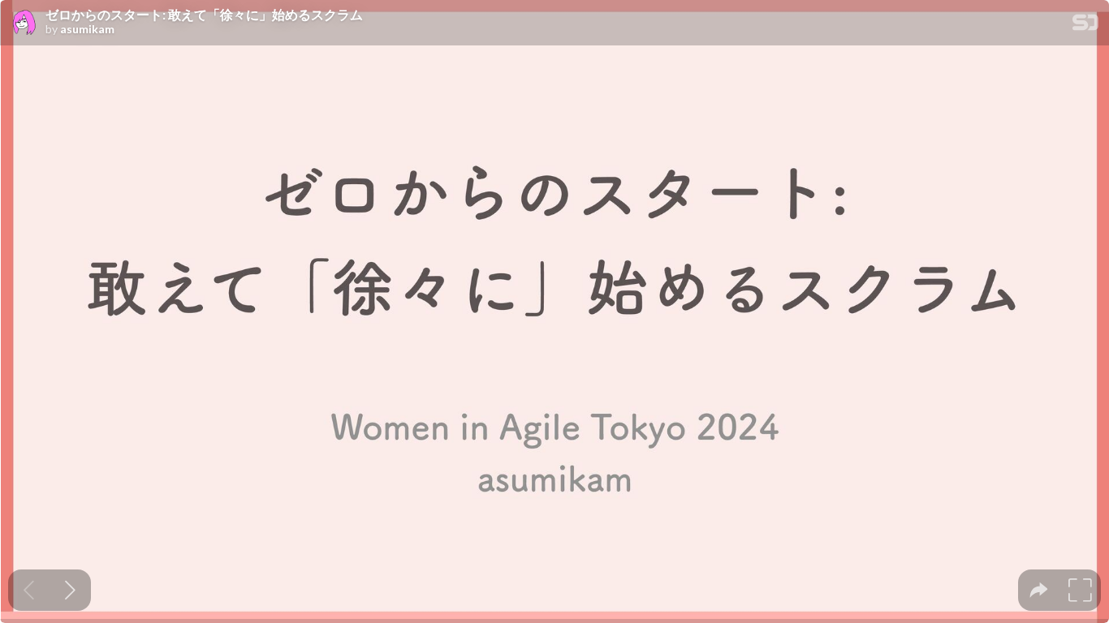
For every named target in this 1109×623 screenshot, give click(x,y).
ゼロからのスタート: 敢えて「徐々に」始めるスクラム (204, 14)
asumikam (87, 29)
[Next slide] (70, 590)
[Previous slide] (29, 590)
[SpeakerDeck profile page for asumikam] (22, 23)
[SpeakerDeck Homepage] (1085, 25)
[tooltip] (1039, 590)
